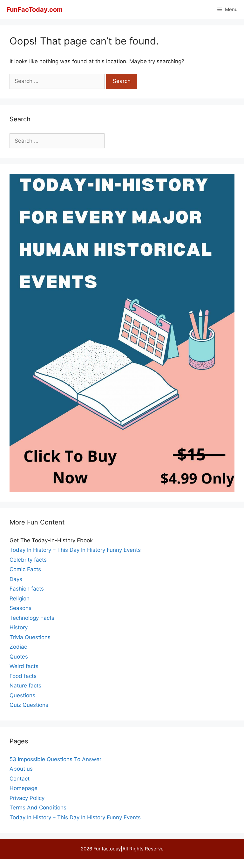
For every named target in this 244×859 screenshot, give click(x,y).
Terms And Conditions (38, 807)
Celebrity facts (28, 560)
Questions (22, 695)
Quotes (19, 656)
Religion (20, 598)
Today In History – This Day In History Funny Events (75, 550)
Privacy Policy (27, 798)
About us (21, 769)
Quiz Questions (29, 705)
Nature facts (25, 685)
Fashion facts (27, 588)
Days (16, 579)
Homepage (23, 788)
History (19, 627)
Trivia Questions (30, 637)
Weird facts (24, 666)
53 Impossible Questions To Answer (55, 759)
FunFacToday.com (34, 9)
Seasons (20, 608)
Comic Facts (25, 569)
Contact (20, 778)
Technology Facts (32, 618)
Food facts (23, 676)
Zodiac (18, 647)
